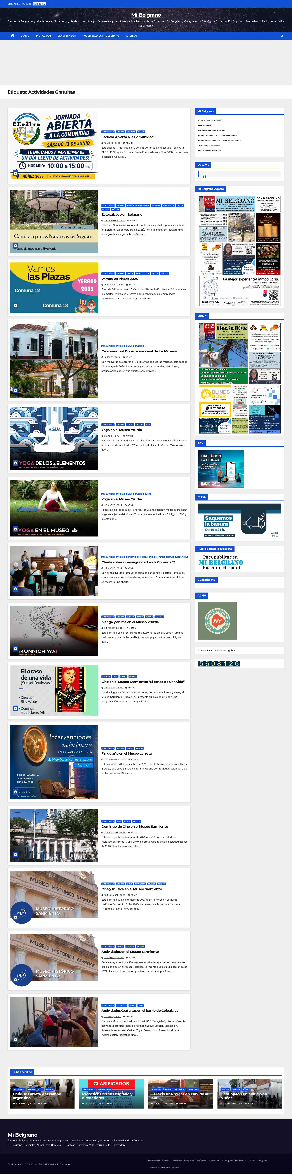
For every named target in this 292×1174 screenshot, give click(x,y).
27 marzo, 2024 (113, 505)
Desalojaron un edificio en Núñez (244, 1096)
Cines (115, 676)
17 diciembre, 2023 (115, 832)
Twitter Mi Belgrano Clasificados (163, 1167)
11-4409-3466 (214, 145)
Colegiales (121, 1005)
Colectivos (193, 1089)
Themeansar (66, 1164)
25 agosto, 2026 (164, 1103)
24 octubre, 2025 (114, 220)
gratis (141, 132)
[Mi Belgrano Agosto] (239, 250)
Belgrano (156, 205)
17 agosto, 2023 (114, 957)
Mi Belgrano (146, 15)
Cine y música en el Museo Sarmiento (131, 889)
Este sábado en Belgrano (122, 215)
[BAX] (221, 468)
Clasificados (66, 35)
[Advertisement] (146, 62)
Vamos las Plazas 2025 (119, 279)
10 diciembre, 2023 (115, 895)
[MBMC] (239, 377)
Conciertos (168, 205)
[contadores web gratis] (219, 663)
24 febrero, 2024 (114, 628)
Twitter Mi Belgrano (258, 1160)
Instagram (43, 35)
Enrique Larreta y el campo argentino (37, 1096)
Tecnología (181, 557)
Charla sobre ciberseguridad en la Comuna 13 (138, 562)
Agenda (119, 946)
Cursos (130, 617)
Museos (105, 209)
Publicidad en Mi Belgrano (101, 35)
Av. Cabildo (180, 1089)
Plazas (164, 273)
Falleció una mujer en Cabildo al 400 (179, 1096)
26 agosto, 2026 (95, 1103)
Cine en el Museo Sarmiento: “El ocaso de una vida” (143, 682)
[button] (282, 35)
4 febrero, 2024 (113, 688)
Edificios (236, 1089)
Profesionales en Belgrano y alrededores (107, 1096)
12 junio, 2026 (112, 143)
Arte (40, 1089)
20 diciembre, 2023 (115, 759)
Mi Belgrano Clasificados (234, 1160)
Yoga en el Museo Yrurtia (121, 430)
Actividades (108, 132)
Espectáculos (142, 273)
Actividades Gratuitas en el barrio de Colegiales (139, 1011)
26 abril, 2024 (112, 436)
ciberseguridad (145, 557)
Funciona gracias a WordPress (23, 1164)
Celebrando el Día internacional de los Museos (139, 351)
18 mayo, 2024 (112, 357)
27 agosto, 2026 (26, 1103)
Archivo (131, 35)
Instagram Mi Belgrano (159, 1160)
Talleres (159, 617)
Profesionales (104, 1089)
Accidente (157, 1089)
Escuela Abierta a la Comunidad (127, 137)
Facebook (214, 1160)
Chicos (130, 273)
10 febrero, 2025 (114, 285)
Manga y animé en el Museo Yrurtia (130, 622)
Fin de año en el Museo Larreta (126, 753)
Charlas (131, 557)
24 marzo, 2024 (113, 568)
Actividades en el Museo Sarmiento (130, 952)
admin (129, 143)
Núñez (245, 1089)
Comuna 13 (159, 557)
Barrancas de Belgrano (138, 205)
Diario (25, 35)
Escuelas (131, 132)
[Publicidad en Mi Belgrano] (221, 562)
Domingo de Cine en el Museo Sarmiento (134, 826)
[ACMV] (217, 620)
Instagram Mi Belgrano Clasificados (189, 1160)
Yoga (148, 425)
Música (115, 209)
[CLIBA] (239, 521)
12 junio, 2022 (112, 1016)
